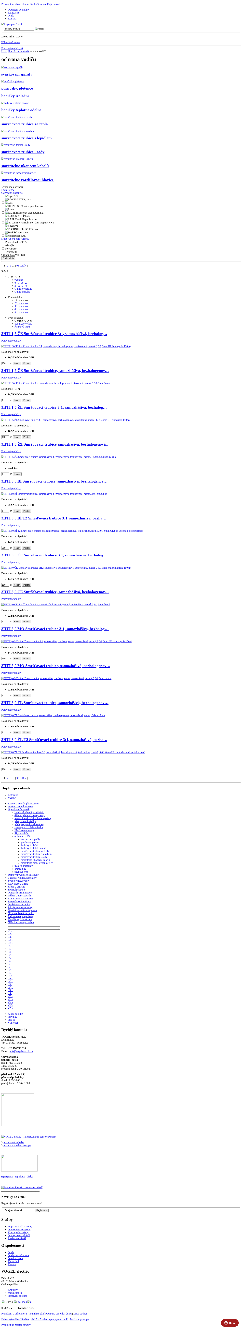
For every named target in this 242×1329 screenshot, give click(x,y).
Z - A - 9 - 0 (20, 285)
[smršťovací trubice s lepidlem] (17, 131)
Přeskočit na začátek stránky (16, 1324)
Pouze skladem (16, 242)
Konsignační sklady (18, 1232)
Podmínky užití (36, 1313)
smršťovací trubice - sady (22, 152)
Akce (9, 245)
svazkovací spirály (16, 74)
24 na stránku (21, 303)
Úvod (4, 51)
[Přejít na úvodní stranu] (11, 24)
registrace (20, 1176)
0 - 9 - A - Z (20, 282)
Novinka (11, 248)
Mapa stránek (15, 1292)
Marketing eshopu (79, 1319)
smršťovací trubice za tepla (24, 124)
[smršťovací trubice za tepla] (16, 117)
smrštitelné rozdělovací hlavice (27, 180)
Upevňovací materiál (18, 51)
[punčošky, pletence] (12, 81)
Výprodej (11, 251)
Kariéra (12, 1264)
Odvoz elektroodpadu (19, 1229)
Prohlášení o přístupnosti (14, 1313)
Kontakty (13, 1289)
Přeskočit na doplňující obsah (45, 4)
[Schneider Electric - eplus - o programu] (19, 1170)
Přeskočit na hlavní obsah (14, 4)
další (23, 265)
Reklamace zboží (17, 1238)
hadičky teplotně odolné (21, 110)
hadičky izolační (15, 96)
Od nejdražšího (22, 291)
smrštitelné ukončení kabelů (25, 166)
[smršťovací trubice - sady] (15, 144)
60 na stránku (21, 312)
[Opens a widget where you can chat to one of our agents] (230, 1323)
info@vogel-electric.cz (21, 1051)
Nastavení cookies (17, 1295)
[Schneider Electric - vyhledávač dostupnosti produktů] (21, 1187)
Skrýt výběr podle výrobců (15, 238)
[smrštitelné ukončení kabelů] (17, 158)
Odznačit (6, 192)
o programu (7, 1176)
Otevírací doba (15, 1258)
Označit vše (17, 192)
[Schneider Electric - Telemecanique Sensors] (28, 1136)
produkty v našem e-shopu (17, 1145)
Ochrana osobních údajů (59, 1313)
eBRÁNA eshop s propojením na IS (49, 1319)
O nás (11, 1252)
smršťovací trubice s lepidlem (26, 138)
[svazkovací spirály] (12, 67)
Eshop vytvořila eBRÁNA (15, 1319)
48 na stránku (21, 309)
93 (17, 265)
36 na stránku (21, 306)
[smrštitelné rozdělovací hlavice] (18, 173)
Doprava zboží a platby (20, 1226)
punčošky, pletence (17, 88)
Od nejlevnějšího (23, 288)
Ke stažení (13, 1261)
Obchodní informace (18, 1255)
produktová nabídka (13, 1142)
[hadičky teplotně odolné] (15, 103)
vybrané (18, 279)
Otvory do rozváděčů (19, 1235)
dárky (30, 1176)
